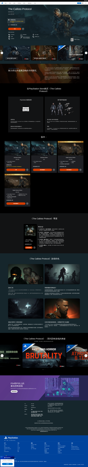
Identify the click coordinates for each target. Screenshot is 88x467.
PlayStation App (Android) (75, 447)
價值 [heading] (32, 443)
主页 (4, 440)
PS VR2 (19, 447)
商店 (5, 3)
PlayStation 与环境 (33, 444)
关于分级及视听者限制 (61, 447)
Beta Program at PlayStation (75, 449)
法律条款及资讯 (66, 464)
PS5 (10, 3)
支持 (35, 3)
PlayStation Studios (7, 447)
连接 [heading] (72, 443)
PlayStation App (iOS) (74, 446)
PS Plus (19, 3)
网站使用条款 (74, 464)
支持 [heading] (45, 443)
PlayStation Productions (7, 448)
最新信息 (29, 3)
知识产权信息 (60, 450)
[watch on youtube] (62, 366)
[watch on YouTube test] (54, 59)
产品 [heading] (18, 443)
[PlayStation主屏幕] (2, 3)
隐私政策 (70, 464)
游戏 (14, 3)
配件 (24, 3)
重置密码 (45, 450)
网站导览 (82, 464)
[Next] (86, 53)
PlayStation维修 (46, 448)
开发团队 (59, 451)
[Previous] (2, 53)
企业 (4, 450)
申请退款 (45, 451)
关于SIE (5, 444)
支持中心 (45, 444)
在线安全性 (32, 447)
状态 (45, 447)
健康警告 (59, 448)
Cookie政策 (78, 464)
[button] (44, 52)
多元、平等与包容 (33, 448)
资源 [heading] (58, 443)
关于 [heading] (5, 443)
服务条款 (59, 444)
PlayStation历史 (6, 451)
